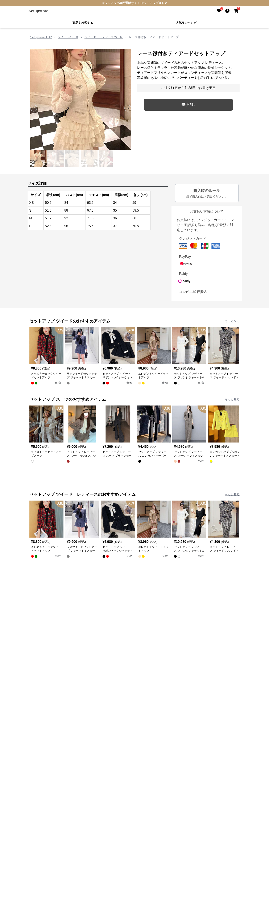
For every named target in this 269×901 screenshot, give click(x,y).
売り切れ (188, 104)
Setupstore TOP (41, 37)
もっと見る (232, 321)
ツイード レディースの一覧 (103, 37)
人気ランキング (186, 22)
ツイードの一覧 (68, 37)
